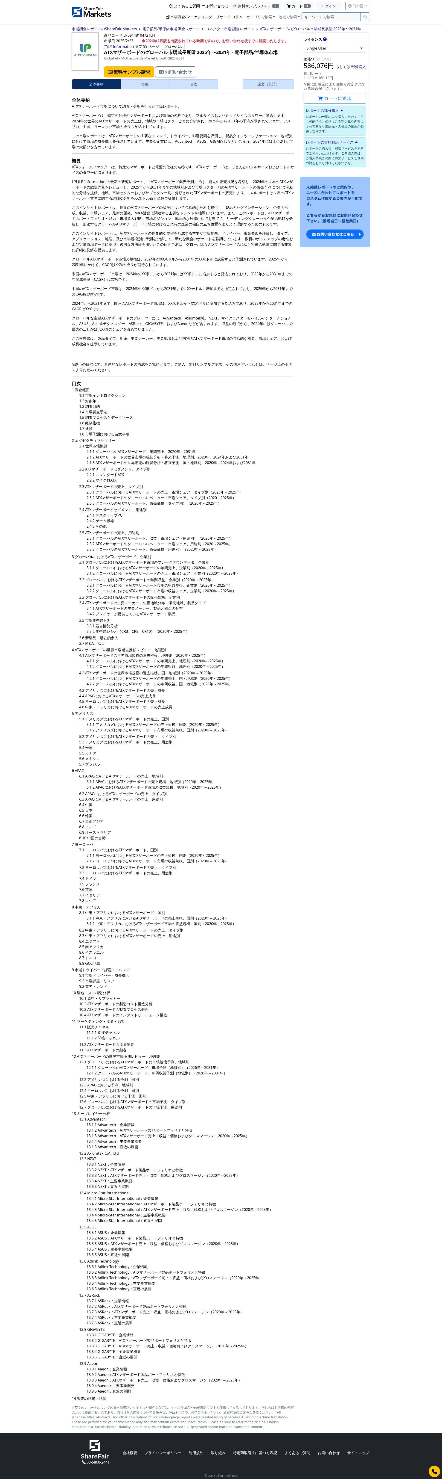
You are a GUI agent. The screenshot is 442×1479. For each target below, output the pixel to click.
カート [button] (300, 6)
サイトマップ (358, 1452)
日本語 (357, 6)
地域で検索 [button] (288, 16)
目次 (194, 84)
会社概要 (129, 1452)
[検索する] (365, 16)
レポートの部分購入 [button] (322, 110)
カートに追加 (338, 98)
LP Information (121, 46)
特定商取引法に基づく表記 (255, 1452)
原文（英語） (268, 84)
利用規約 (196, 1452)
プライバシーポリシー (163, 1452)
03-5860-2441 (98, 1462)
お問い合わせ (217, 6)
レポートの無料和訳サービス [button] (330, 142)
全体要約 (96, 84)
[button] (129, 71)
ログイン (328, 6)
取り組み (218, 1452)
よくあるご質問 (187, 6)
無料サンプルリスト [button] (257, 6)
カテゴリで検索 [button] (259, 16)
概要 (145, 84)
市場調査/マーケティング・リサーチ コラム (206, 16)
